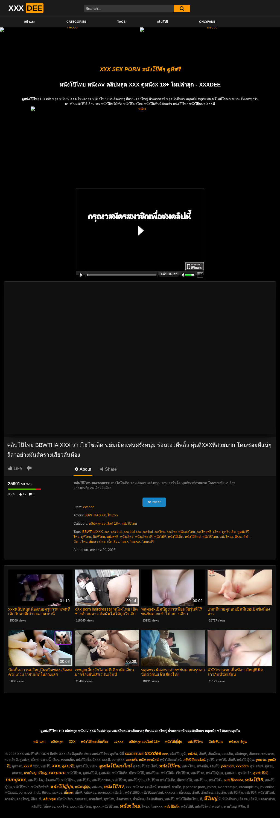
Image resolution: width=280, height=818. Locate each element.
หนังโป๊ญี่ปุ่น (173, 742)
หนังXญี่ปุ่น (82, 787)
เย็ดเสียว (113, 542)
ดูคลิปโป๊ (68, 766)
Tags (121, 21)
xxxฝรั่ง (131, 760)
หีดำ (246, 537)
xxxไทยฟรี (204, 532)
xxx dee (88, 507)
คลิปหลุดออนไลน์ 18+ (104, 523)
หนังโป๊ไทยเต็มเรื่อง (94, 742)
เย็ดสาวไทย (97, 542)
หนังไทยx (226, 537)
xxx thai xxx (132, 532)
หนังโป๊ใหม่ (193, 537)
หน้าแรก (29, 21)
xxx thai (116, 532)
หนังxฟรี (112, 537)
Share (110, 469)
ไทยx (124, 542)
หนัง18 (192, 754)
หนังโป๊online (233, 780)
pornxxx (227, 766)
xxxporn (242, 766)
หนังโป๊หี (160, 537)
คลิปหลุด (57, 742)
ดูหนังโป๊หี (260, 773)
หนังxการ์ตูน (238, 742)
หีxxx (238, 537)
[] (182, 8)
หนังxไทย (126, 537)
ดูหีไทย (86, 537)
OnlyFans (207, 21)
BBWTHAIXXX (95, 515)
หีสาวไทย (80, 542)
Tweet (156, 502)
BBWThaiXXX (92, 532)
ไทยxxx (112, 515)
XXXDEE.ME (134, 754)
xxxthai (147, 532)
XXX (72, 742)
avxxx (118, 742)
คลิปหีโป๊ (162, 21)
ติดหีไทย (99, 537)
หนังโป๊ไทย (129, 523)
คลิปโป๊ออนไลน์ (194, 760)
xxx (106, 532)
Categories (76, 21)
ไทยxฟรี (148, 542)
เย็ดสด (68, 792)
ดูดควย (260, 760)
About (85, 469)
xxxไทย (159, 532)
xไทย (216, 532)
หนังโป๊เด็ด (175, 537)
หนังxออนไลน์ (148, 760)
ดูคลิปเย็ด (229, 532)
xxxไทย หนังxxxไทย (181, 532)
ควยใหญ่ (30, 773)
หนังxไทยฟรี (144, 537)
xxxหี (27, 766)
